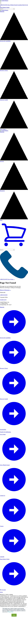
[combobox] (6, 9)
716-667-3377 (3, 299)
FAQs (1, 592)
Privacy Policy (10, 611)
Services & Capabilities (5, 41)
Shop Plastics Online (4, 7)
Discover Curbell (4, 99)
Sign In (24, 5)
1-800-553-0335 (4, 5)
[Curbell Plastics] (4, 0)
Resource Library (4, 70)
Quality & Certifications (5, 432)
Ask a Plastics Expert (13, 5)
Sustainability (3, 429)
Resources (2, 190)
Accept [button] (14, 615)
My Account (3, 589)
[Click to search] (14, 9)
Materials (2, 11)
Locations (20, 5)
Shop (1, 220)
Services (2, 161)
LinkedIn (2, 556)
